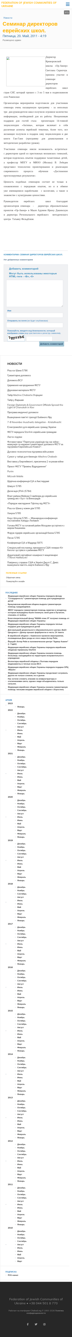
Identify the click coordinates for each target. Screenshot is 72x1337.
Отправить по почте (27, 320)
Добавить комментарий (23, 268)
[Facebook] (27, 1324)
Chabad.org (36, 1310)
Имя (9, 310)
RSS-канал (13, 1275)
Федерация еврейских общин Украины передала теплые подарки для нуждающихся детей (35, 625)
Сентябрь (22, 723)
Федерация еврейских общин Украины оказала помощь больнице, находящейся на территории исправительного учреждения (36, 655)
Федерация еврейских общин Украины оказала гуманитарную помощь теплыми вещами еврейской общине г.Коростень (38, 688)
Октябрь (21, 720)
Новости (7, 17)
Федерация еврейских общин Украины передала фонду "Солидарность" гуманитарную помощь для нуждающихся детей (36, 598)
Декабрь (21, 713)
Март (19, 743)
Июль (20, 730)
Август (20, 727)
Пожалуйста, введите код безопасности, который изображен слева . (34, 331)
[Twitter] (36, 1324)
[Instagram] (44, 1324)
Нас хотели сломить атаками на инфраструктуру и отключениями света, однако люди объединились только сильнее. (36, 681)
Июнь (20, 733)
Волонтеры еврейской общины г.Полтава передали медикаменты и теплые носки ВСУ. (33, 662)
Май (19, 737)
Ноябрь (21, 717)
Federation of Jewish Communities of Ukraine (29, 4)
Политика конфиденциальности (45, 1311)
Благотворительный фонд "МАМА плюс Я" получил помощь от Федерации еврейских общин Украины (38, 619)
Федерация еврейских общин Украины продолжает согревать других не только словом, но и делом (38, 674)
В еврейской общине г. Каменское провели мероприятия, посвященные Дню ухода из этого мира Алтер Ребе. (36, 636)
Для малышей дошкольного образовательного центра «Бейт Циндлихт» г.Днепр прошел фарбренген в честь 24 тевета (37, 631)
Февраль (21, 747)
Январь (21, 707)
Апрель (21, 740)
